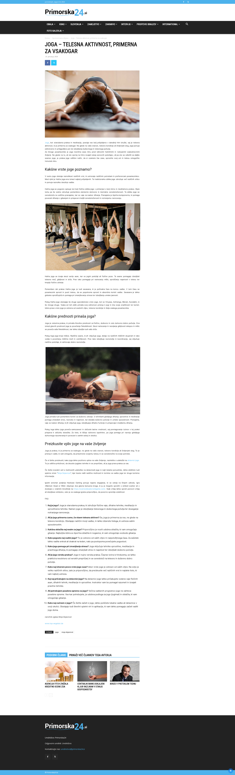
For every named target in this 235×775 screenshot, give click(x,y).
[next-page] (51, 695)
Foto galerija (54, 30)
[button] (187, 24)
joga (57, 632)
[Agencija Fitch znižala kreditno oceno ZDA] (60, 671)
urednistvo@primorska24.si (73, 749)
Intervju (126, 24)
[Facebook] (184, 2)
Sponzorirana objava (60, 38)
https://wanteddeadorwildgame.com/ (89, 489)
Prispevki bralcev (146, 24)
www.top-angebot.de (54, 623)
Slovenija (76, 24)
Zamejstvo (93, 24)
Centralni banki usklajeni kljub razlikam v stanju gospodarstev (90, 686)
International (170, 24)
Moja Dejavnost (64, 473)
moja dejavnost (67, 632)
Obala (50, 24)
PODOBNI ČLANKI (56, 655)
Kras (61, 24)
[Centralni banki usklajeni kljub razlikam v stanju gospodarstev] (92, 671)
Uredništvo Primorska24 (55, 737)
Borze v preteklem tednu (123, 683)
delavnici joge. (133, 460)
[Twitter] (188, 2)
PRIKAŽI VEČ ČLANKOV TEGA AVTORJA (90, 655)
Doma (47, 38)
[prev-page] (46, 695)
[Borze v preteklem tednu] (125, 671)
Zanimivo (110, 24)
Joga (47, 143)
